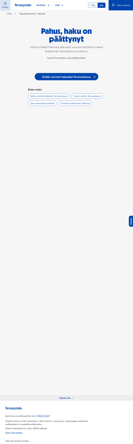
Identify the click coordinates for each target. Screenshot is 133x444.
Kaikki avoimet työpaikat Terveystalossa (48, 96)
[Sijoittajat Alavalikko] (48, 5)
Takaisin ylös (65, 398)
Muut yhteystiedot (13, 432)
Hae (101, 5)
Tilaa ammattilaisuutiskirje (42, 103)
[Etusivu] (23, 5)
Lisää (57, 5)
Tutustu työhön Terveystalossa (87, 96)
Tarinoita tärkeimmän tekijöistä (75, 103)
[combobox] (96, 5)
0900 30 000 (43, 416)
